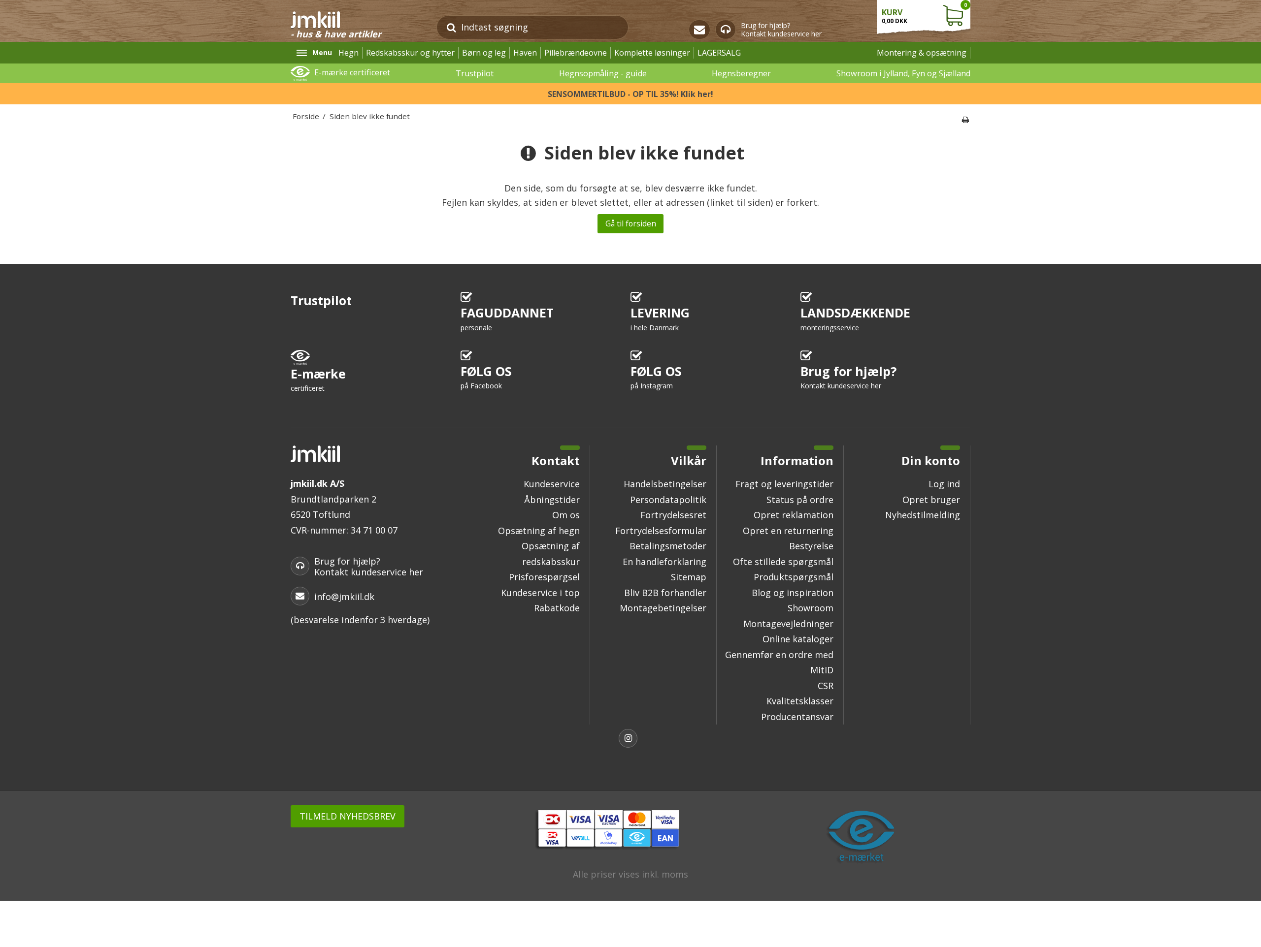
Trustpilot (475, 73)
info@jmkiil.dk (344, 596)
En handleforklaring (664, 562)
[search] (451, 27)
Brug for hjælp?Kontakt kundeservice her (781, 29)
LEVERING (660, 318)
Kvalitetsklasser (799, 701)
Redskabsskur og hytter (410, 52)
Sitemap (688, 577)
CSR (825, 686)
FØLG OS (486, 377)
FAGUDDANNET (507, 318)
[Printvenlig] (965, 120)
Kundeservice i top (540, 593)
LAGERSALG (719, 52)
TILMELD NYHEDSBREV (347, 816)
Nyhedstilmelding (922, 515)
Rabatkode (557, 608)
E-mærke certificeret (352, 72)
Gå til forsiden (630, 223)
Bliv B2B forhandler (665, 593)
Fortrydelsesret (673, 515)
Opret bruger (931, 499)
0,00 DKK (924, 13)
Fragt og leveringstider (784, 484)
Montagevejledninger (788, 624)
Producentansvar (797, 717)
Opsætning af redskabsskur (551, 554)
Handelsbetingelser (665, 484)
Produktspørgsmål (793, 577)
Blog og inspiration (792, 593)
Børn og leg (484, 52)
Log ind (944, 484)
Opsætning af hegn (539, 531)
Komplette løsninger (652, 52)
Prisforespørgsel (544, 577)
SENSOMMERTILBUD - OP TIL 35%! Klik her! (630, 94)
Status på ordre (799, 499)
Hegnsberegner (741, 73)
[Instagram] (630, 739)
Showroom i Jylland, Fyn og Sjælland (903, 73)
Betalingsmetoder (668, 546)
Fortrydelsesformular (660, 531)
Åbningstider (552, 499)
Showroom (810, 608)
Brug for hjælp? (848, 377)
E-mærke (318, 379)
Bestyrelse (811, 546)
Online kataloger (798, 639)
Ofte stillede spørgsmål (783, 562)
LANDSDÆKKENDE (855, 318)
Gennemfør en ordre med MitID (779, 662)
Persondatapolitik (668, 499)
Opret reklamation (793, 515)
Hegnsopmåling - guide (603, 73)
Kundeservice (552, 484)
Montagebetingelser (663, 608)
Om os (566, 515)
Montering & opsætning (921, 52)
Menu (322, 52)
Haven (525, 52)
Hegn (348, 52)
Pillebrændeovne (575, 52)
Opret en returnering (788, 531)
